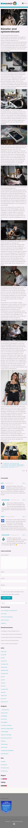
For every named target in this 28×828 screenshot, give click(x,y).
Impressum (7, 821)
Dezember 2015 (4, 701)
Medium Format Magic (18, 464)
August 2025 (3, 651)
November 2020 (4, 664)
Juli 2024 (3, 657)
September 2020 (4, 670)
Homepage (3, 631)
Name (3, 572)
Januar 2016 (3, 698)
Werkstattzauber (4, 753)
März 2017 (3, 686)
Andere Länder (4, 713)
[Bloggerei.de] (4, 778)
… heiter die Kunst (5, 709)
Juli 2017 (3, 676)
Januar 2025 (3, 654)
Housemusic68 (4, 467)
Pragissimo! (3, 623)
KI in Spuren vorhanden (6, 725)
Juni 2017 (3, 679)
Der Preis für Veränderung (6, 617)
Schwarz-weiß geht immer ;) (13, 631)
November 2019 (4, 673)
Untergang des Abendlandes (16, 465)
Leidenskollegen (7, 464)
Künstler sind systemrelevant (15, 634)
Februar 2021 (4, 661)
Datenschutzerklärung (17, 821)
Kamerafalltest (4, 722)
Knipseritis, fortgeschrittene (11, 463)
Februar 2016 (4, 695)
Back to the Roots (5, 620)
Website (3, 585)
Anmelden (3, 761)
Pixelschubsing (4, 744)
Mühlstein (3, 741)
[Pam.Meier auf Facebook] (14, 824)
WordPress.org (4, 771)
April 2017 (3, 683)
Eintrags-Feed (4, 764)
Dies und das (4, 719)
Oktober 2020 (4, 667)
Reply (24, 483)
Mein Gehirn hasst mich (6, 738)
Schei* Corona (4, 465)
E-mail (3, 578)
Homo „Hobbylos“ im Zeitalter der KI (9, 610)
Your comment (5, 555)
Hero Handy (3, 613)
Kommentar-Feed (5, 768)
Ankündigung (4, 716)
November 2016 (4, 689)
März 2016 (3, 692)
